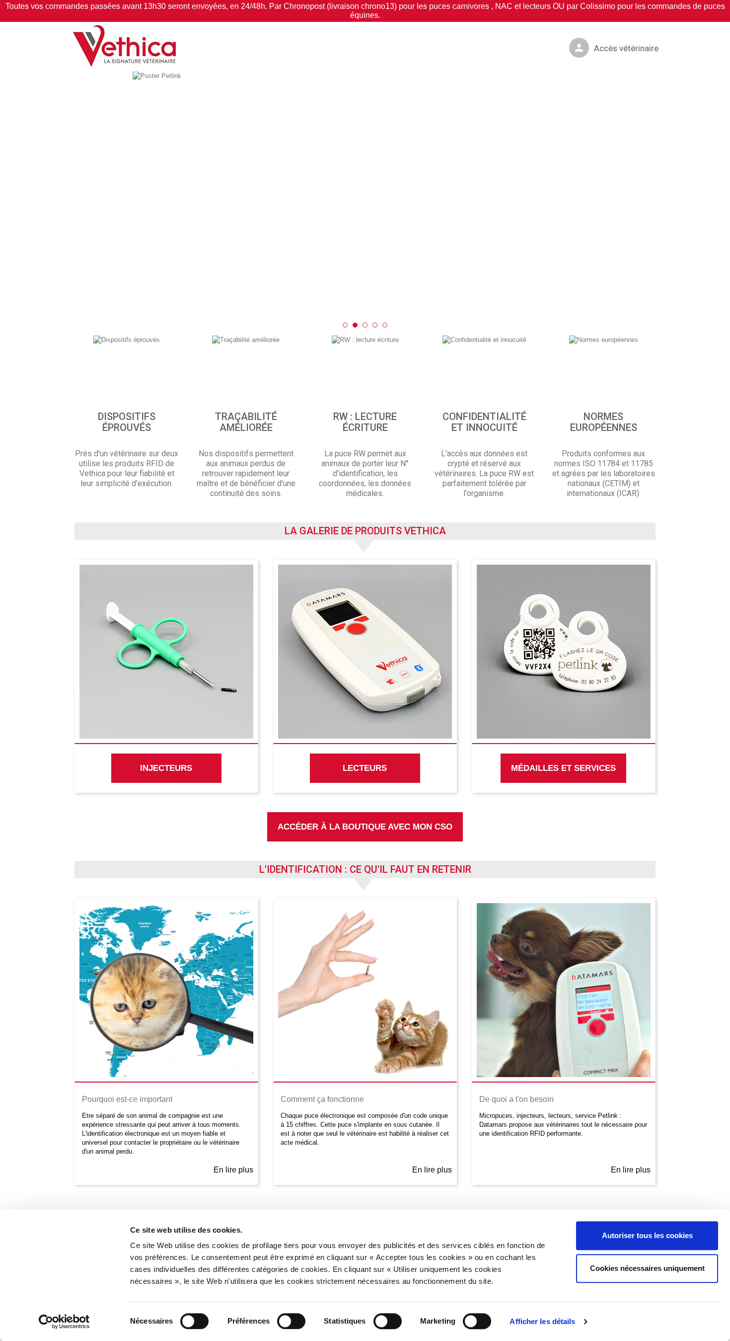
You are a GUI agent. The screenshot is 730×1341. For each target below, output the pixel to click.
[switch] (281, 1317)
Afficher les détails (542, 1321)
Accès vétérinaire (615, 48)
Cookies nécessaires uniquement (647, 1268)
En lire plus (233, 1170)
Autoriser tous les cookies (647, 1235)
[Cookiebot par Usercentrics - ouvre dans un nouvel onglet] (64, 1321)
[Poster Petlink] (365, 194)
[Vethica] (126, 47)
